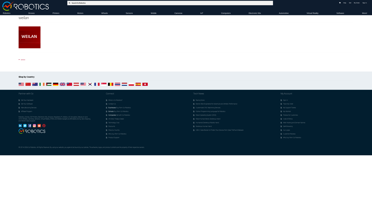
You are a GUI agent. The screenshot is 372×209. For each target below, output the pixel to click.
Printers (56, 13)
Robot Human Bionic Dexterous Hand (208, 119)
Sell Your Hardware (27, 100)
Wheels (104, 13)
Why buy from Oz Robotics (117, 134)
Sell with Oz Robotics (119, 115)
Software (340, 13)
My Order (357, 3)
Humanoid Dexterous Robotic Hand (207, 123)
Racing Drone (200, 100)
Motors (80, 13)
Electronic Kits (255, 13)
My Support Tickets (289, 108)
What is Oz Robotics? (115, 100)
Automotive (284, 13)
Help (344, 3)
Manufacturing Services (29, 108)
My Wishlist (287, 111)
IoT (201, 13)
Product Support (113, 137)
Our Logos (286, 130)
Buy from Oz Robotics (119, 108)
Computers (226, 13)
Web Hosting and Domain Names (294, 123)
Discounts (111, 126)
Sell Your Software (27, 104)
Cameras (178, 13)
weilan (23, 60)
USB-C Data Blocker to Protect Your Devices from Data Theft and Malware (219, 130)
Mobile (153, 13)
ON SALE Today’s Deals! (116, 119)
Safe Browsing (288, 126)
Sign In (365, 3)
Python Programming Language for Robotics (210, 111)
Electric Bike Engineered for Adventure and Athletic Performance (216, 104)
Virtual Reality (312, 13)
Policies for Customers (290, 115)
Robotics (6, 13)
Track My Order (288, 104)
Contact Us (112, 104)
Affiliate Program (26, 111)
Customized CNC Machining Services (208, 108)
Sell (350, 3)
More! (364, 13)
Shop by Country (114, 130)
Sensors (129, 13)
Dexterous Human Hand (204, 126)
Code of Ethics (288, 119)
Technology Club (113, 123)
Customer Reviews (289, 134)
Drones (31, 13)
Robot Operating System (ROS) (206, 115)
